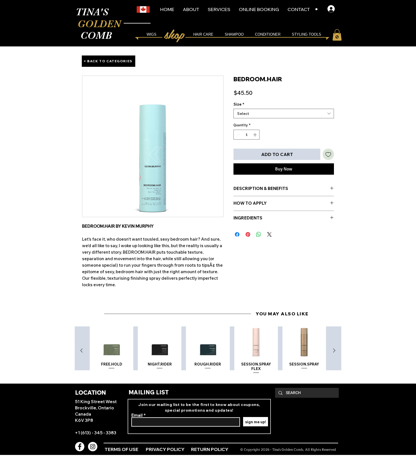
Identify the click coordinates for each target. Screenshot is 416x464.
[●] (333, 8)
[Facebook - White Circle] (79, 446)
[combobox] (283, 113)
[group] (208, 350)
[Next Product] (334, 350)
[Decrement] (237, 135)
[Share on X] (269, 234)
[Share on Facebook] (237, 234)
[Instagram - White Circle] (92, 446)
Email (137, 415)
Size (238, 104)
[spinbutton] (246, 135)
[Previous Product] (81, 350)
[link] (337, 35)
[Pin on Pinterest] (248, 234)
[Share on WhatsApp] (258, 234)
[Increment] (255, 135)
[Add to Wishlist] (328, 154)
